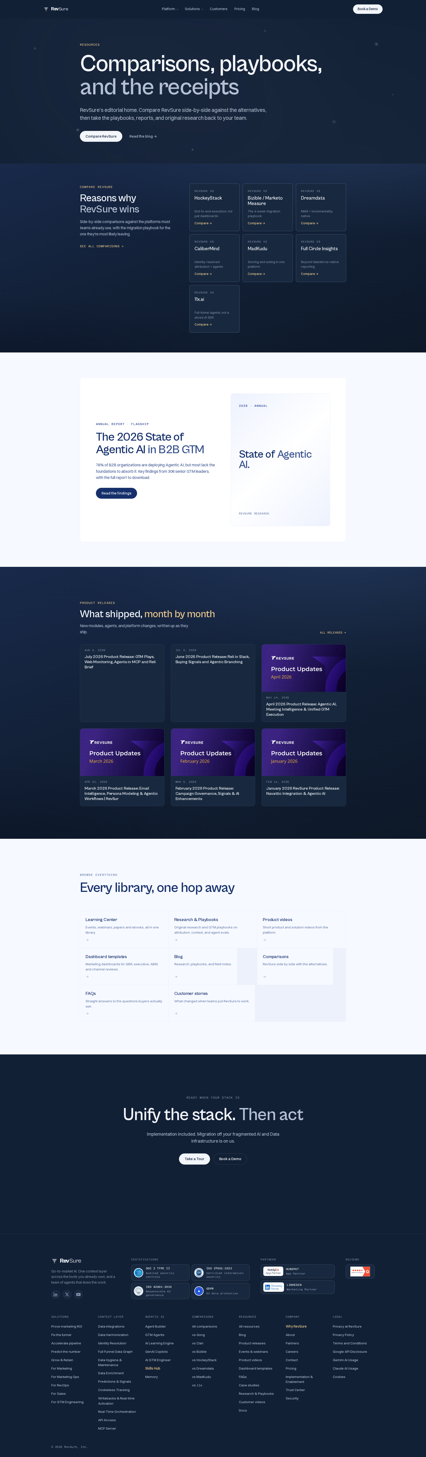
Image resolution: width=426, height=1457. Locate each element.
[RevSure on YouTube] (78, 1294)
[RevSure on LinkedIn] (55, 1294)
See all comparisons (102, 246)
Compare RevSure (101, 136)
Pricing (239, 9)
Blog (255, 9)
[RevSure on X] (67, 1294)
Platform (168, 9)
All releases (333, 632)
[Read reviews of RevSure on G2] (360, 1271)
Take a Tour (194, 1159)
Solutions (192, 9)
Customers (219, 9)
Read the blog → (143, 136)
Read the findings (116, 493)
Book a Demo (368, 9)
